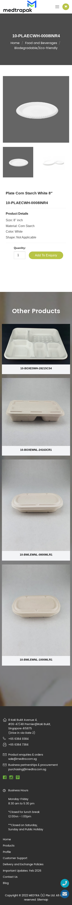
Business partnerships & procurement (33, 765)
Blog (6, 883)
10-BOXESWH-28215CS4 (36, 368)
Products (8, 846)
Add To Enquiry (46, 255)
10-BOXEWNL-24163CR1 (36, 449)
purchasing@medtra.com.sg (27, 769)
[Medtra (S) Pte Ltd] (23, 7)
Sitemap (42, 899)
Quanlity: (20, 247)
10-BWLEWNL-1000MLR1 (36, 659)
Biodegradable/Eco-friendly (36, 48)
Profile (7, 852)
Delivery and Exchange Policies (23, 864)
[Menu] (57, 6)
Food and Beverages (41, 43)
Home (15, 43)
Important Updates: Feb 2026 (22, 871)
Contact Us (10, 877)
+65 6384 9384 (18, 739)
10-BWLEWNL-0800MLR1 (36, 554)
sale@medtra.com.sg (22, 759)
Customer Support (15, 858)
